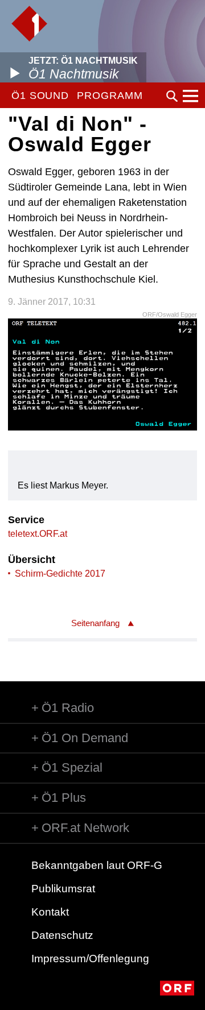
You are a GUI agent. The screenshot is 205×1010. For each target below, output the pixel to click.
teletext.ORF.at (37, 534)
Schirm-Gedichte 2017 (60, 573)
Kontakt (50, 912)
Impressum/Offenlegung (90, 959)
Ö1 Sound (40, 95)
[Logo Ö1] (29, 24)
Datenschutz (62, 935)
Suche (172, 96)
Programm (109, 95)
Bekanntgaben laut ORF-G (96, 865)
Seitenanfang (95, 623)
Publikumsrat (63, 889)
